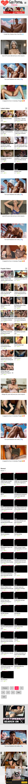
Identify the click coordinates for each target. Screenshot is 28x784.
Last (4, 696)
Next (19, 692)
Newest (2, 470)
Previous (5, 688)
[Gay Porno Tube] (11, 3)
